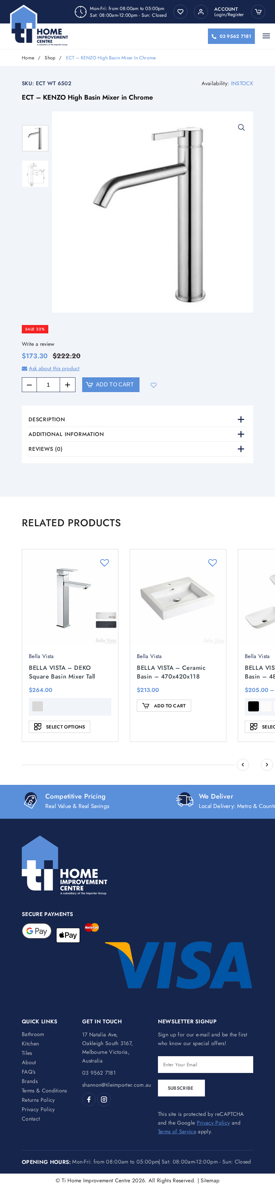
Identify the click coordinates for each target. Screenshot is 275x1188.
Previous (243, 765)
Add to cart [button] (170, 705)
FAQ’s (29, 1072)
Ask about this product (54, 368)
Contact (31, 1119)
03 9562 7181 (235, 36)
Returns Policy (38, 1100)
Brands (30, 1081)
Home (28, 58)
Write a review (38, 344)
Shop (50, 58)
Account (226, 9)
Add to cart (115, 384)
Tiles (27, 1053)
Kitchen (30, 1043)
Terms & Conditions (44, 1090)
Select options (65, 726)
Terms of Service (177, 1131)
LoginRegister (229, 14)
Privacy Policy (38, 1109)
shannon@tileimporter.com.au (116, 1085)
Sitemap (210, 1180)
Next (267, 765)
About (29, 1062)
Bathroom (33, 1034)
